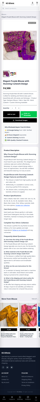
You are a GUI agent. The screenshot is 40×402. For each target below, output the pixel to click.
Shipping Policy (27, 379)
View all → (35, 299)
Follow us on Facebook (19, 230)
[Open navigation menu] (3, 2)
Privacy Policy (26, 385)
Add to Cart (11, 114)
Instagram (28, 399)
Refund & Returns (27, 376)
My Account (5, 382)
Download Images (21, 120)
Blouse (4, 14)
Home (4, 399)
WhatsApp (20, 399)
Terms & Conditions (28, 382)
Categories (12, 399)
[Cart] (37, 2)
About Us (4, 376)
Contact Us (5, 379)
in (7, 367)
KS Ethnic (10, 3)
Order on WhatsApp (27, 114)
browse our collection (23, 205)
